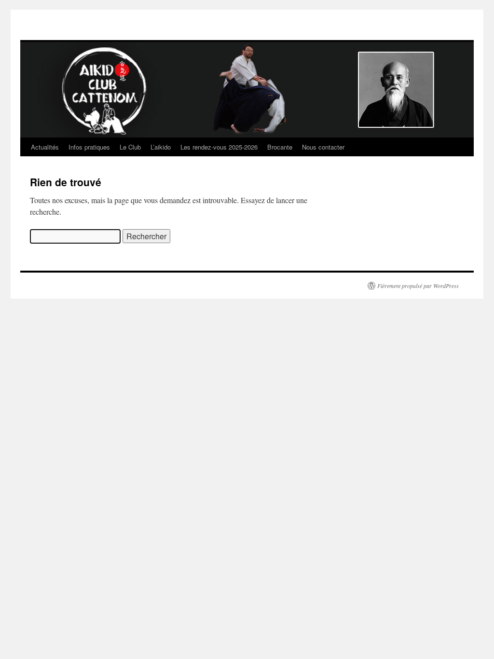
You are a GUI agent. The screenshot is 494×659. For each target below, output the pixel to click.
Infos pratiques (89, 146)
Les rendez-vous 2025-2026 (219, 146)
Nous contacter (323, 146)
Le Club (130, 146)
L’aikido (161, 146)
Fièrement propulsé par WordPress (418, 285)
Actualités (45, 146)
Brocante (279, 146)
